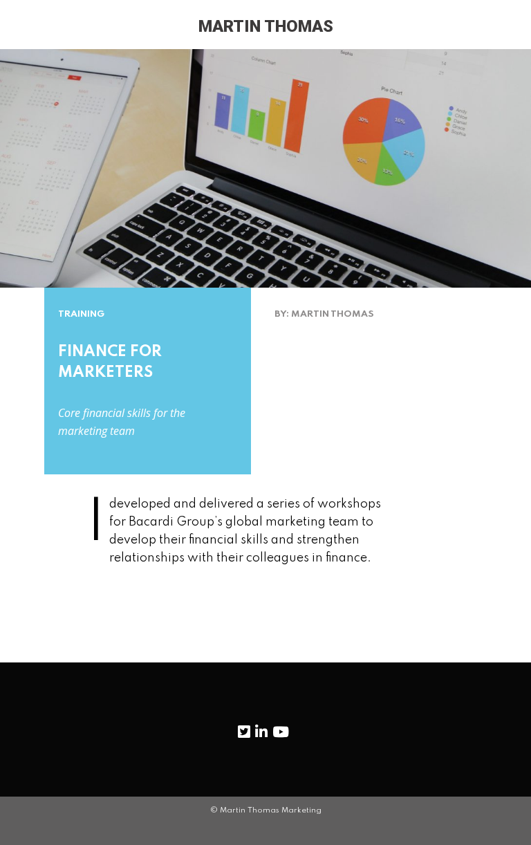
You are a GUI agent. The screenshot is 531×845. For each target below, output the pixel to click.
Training (81, 314)
